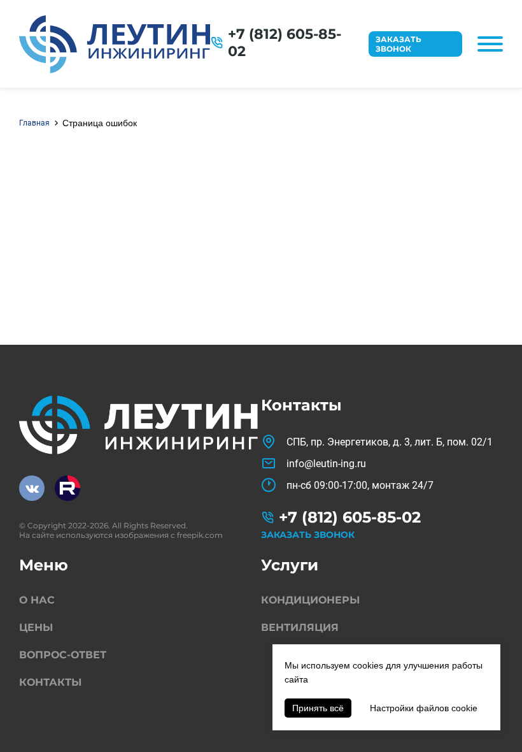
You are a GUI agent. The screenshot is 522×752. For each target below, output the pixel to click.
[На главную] (114, 44)
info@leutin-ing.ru (326, 464)
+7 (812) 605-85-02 (284, 42)
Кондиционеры (310, 600)
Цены (36, 627)
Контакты (50, 682)
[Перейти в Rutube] (67, 488)
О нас (37, 600)
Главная (34, 123)
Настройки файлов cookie (423, 708)
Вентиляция (300, 627)
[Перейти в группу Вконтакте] (32, 488)
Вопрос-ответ (62, 655)
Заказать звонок (398, 44)
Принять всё (318, 708)
